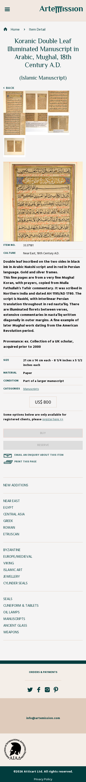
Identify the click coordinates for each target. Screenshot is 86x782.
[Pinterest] (56, 691)
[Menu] (7, 10)
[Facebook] (39, 691)
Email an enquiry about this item (39, 455)
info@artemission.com (43, 718)
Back (10, 88)
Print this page (25, 461)
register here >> (52, 419)
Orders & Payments (43, 672)
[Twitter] (30, 691)
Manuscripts (31, 389)
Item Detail (37, 30)
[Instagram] (47, 691)
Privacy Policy (43, 779)
